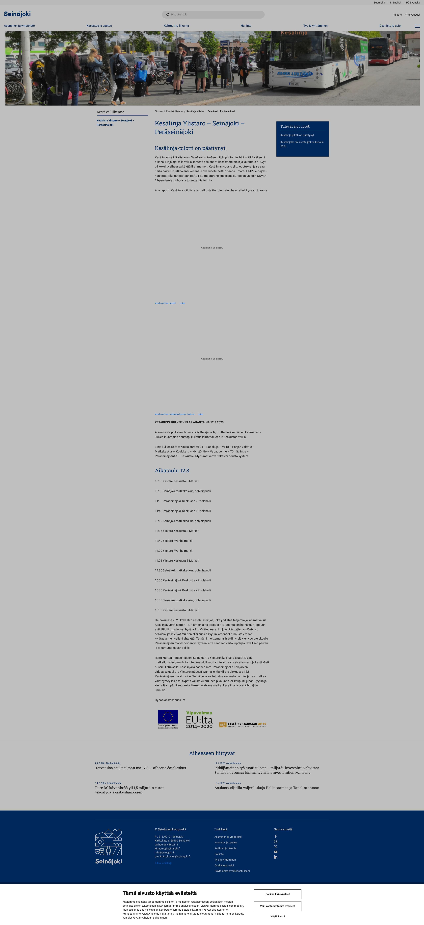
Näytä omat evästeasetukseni (232, 871)
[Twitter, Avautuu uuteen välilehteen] (301, 846)
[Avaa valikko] (417, 26)
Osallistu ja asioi (390, 26)
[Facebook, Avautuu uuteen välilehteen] (301, 836)
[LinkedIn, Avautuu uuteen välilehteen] (301, 857)
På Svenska (413, 3)
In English (395, 3)
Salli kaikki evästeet (278, 894)
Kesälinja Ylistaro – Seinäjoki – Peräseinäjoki (115, 123)
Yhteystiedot (412, 15)
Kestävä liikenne (174, 111)
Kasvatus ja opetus (99, 26)
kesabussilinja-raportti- (165, 303)
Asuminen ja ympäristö (19, 26)
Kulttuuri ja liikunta (176, 26)
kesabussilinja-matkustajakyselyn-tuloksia (174, 414)
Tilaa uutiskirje (163, 863)
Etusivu (159, 111)
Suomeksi (379, 3)
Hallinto (246, 26)
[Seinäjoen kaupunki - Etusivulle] (17, 14)
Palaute (397, 15)
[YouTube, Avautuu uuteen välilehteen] (301, 851)
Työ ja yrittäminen (315, 26)
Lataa (182, 303)
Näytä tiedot (277, 916)
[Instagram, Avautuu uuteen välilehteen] (301, 841)
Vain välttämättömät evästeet (277, 906)
